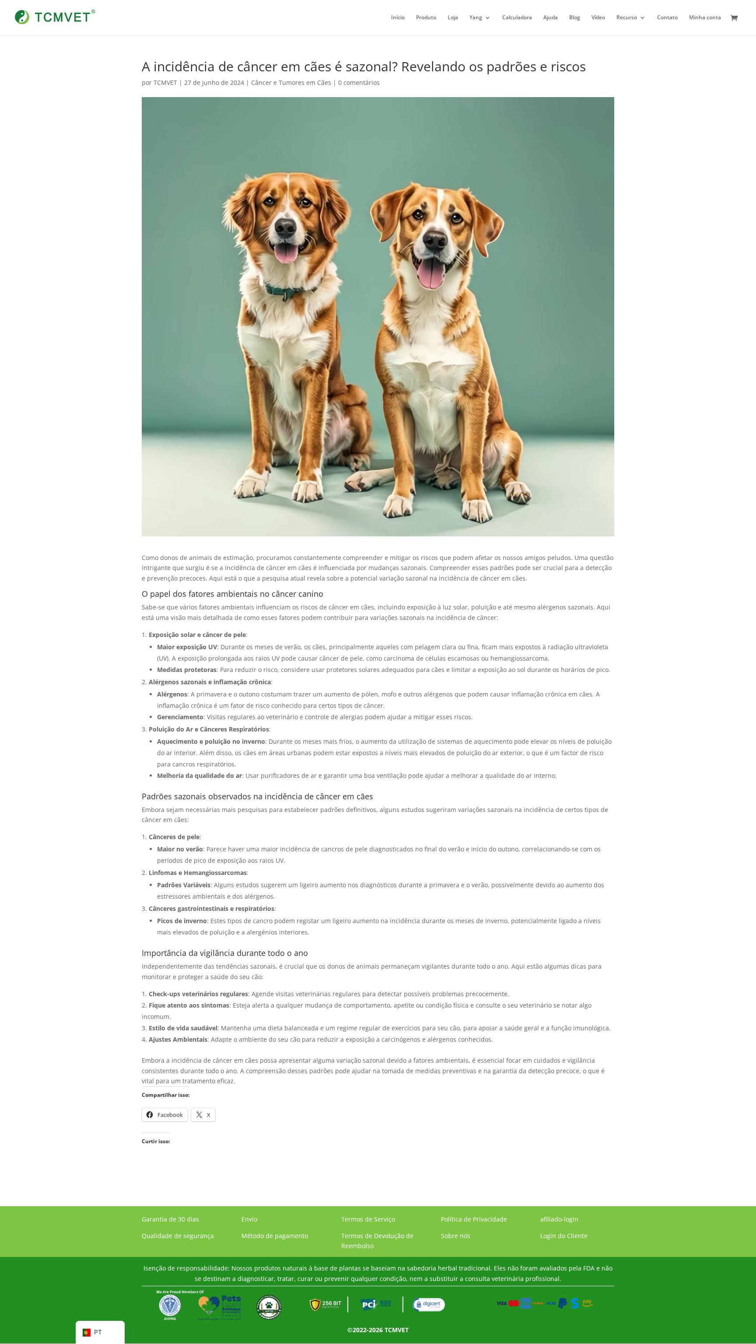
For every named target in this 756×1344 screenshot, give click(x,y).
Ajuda (550, 17)
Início (398, 17)
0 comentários (359, 82)
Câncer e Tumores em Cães (291, 82)
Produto (426, 17)
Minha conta (705, 17)
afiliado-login (559, 1219)
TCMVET (165, 82)
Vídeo (598, 17)
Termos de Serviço (368, 1219)
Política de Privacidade (474, 1219)
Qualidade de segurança (178, 1236)
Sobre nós (455, 1236)
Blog (574, 17)
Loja (453, 17)
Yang (475, 17)
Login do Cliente (564, 1236)
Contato (667, 17)
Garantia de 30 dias (170, 1219)
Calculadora (517, 17)
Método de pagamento (275, 1236)
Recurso (626, 17)
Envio (249, 1219)
